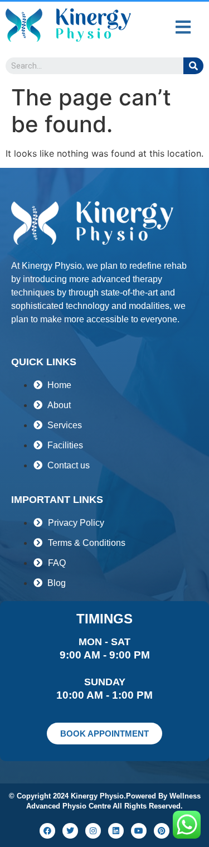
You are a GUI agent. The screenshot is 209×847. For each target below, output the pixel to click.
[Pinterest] (161, 831)
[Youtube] (139, 831)
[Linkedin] (116, 831)
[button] (182, 27)
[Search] (193, 65)
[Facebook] (47, 831)
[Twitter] (70, 831)
